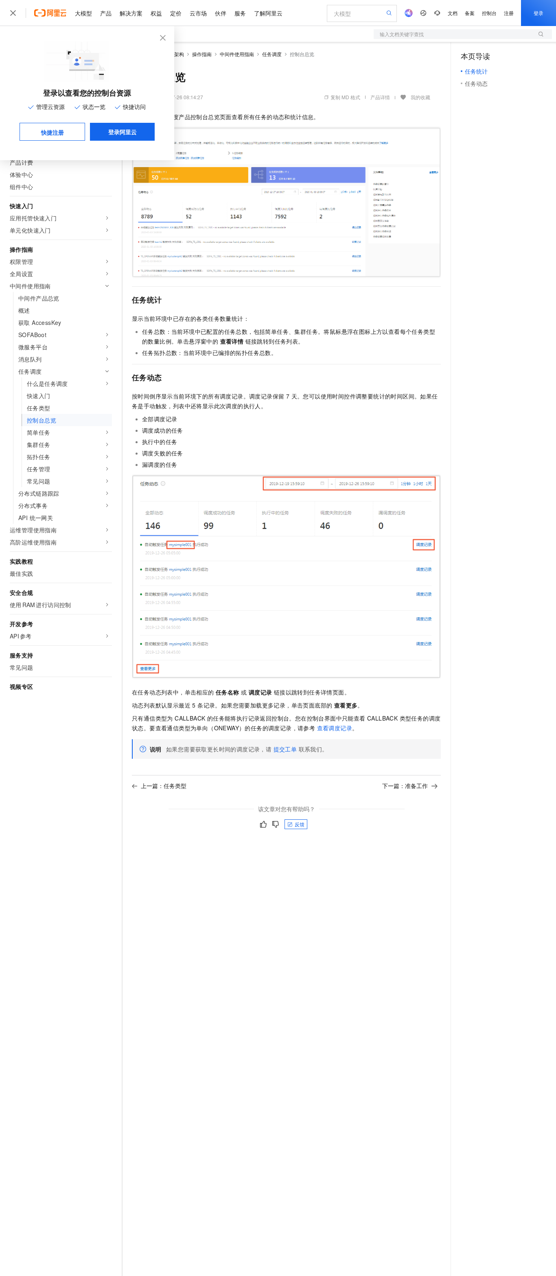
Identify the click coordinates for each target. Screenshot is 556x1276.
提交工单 (285, 749)
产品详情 (380, 97)
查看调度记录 (334, 728)
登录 (538, 12)
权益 (156, 13)
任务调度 (272, 53)
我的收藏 (420, 97)
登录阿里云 (122, 132)
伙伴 (220, 13)
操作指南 (202, 53)
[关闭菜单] (13, 13)
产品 (106, 13)
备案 (470, 12)
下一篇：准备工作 (405, 786)
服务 (240, 13)
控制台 (489, 12)
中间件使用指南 (237, 53)
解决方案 (131, 13)
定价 (176, 13)
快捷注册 (52, 132)
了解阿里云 (268, 13)
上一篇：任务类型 (163, 786)
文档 (452, 12)
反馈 (299, 824)
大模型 (83, 13)
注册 (509, 12)
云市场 (198, 13)
